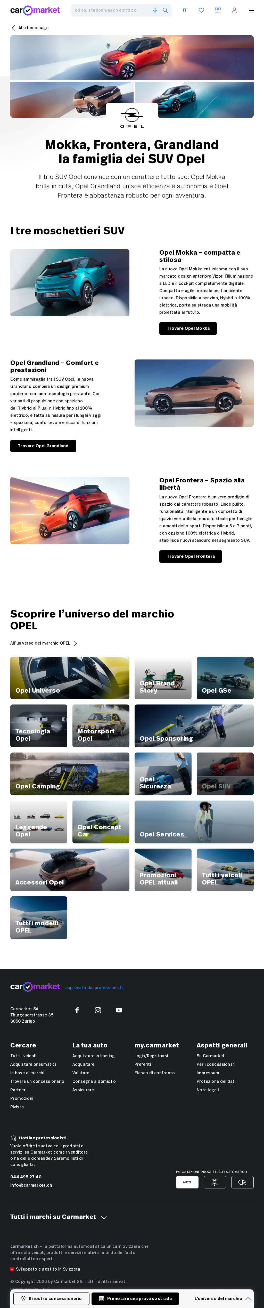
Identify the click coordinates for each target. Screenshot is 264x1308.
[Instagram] (98, 1010)
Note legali (208, 1090)
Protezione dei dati (216, 1081)
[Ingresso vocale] (155, 10)
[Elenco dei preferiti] (201, 10)
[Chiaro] (215, 1182)
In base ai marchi (27, 1073)
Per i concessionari (216, 1064)
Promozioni (21, 1098)
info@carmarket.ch (31, 1185)
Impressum (208, 1073)
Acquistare (83, 1064)
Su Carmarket (211, 1056)
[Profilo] (234, 10)
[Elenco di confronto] (218, 10)
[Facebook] (76, 1010)
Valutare (80, 1073)
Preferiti (143, 1064)
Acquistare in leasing (93, 1056)
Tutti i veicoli (23, 1056)
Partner (18, 1090)
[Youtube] (119, 1010)
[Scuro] (242, 1182)
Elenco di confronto (155, 1073)
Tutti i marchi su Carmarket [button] (53, 1217)
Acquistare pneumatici (33, 1064)
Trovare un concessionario (37, 1081)
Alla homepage (33, 27)
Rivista (17, 1107)
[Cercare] (165, 10)
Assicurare (83, 1090)
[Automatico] (187, 1182)
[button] (104, 1217)
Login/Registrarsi (151, 1056)
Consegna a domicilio (94, 1081)
